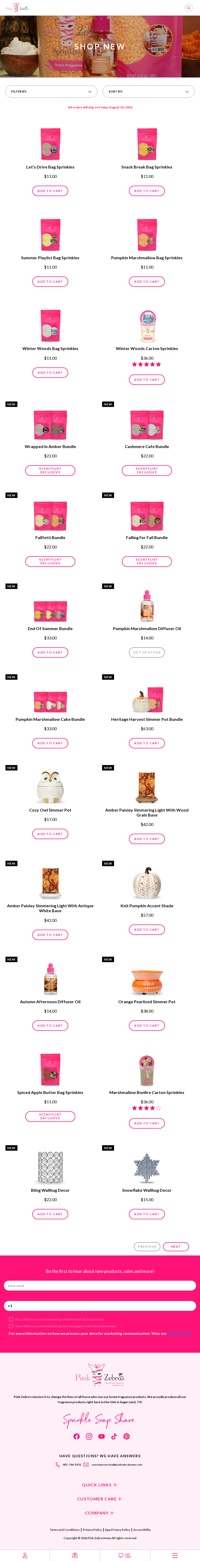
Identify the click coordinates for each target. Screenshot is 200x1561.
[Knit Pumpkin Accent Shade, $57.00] (147, 881)
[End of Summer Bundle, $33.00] (50, 603)
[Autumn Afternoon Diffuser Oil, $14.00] (50, 976)
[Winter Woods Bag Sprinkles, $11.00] (50, 323)
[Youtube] (101, 1436)
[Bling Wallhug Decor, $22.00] (50, 1165)
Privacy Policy (179, 1333)
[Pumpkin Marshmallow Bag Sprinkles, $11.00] (147, 232)
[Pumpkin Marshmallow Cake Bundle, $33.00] (50, 694)
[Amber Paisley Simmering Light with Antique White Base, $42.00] (50, 881)
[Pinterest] (126, 1436)
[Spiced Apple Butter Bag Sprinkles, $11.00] (50, 1067)
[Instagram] (89, 1436)
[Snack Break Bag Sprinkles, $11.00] (147, 142)
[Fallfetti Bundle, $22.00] (50, 512)
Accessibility (142, 1529)
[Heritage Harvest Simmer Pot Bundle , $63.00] (147, 694)
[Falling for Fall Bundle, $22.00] (147, 512)
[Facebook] (76, 1436)
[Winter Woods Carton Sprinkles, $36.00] (147, 323)
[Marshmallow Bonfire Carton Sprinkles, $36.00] (147, 1067)
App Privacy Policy (117, 1529)
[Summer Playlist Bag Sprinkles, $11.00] (50, 232)
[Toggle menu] (175, 1555)
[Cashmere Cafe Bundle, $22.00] (147, 421)
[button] (51, 91)
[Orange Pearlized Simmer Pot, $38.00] (147, 976)
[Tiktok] (114, 1436)
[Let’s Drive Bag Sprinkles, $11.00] (50, 142)
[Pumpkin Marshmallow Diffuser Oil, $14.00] (147, 603)
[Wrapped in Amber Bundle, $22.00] (50, 421)
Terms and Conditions (64, 1529)
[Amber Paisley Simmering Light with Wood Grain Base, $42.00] (147, 785)
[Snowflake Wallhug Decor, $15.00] (147, 1165)
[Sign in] (25, 1555)
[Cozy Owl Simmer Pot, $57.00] (50, 785)
